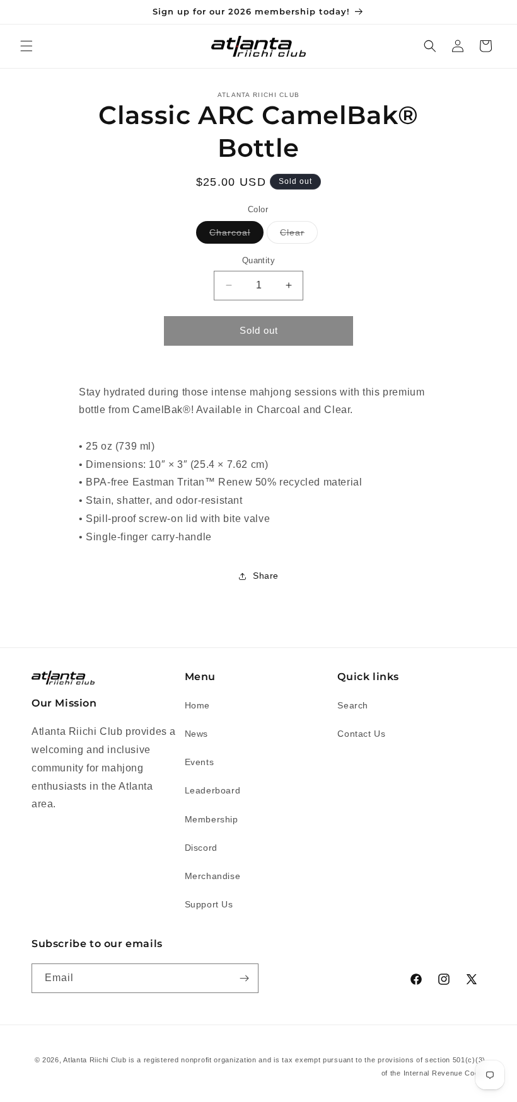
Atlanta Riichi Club (94, 1060)
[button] (26, 46)
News (196, 734)
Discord (201, 848)
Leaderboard (213, 790)
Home (197, 705)
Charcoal (236, 235)
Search (352, 705)
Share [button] (266, 576)
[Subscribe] (244, 978)
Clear (299, 235)
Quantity (258, 260)
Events (199, 762)
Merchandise (213, 876)
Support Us (209, 904)
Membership (211, 819)
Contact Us (361, 734)
